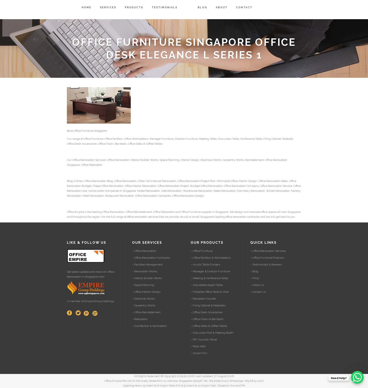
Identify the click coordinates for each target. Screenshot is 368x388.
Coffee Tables (154, 143)
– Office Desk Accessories (207, 312)
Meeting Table (208, 138)
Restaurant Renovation (119, 195)
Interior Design (190, 160)
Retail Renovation (225, 190)
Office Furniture (93, 138)
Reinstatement (254, 160)
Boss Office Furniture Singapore (87, 130)
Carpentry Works (233, 160)
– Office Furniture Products (267, 257)
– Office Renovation (144, 250)
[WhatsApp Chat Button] (357, 377)
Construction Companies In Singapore (112, 190)
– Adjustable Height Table (207, 285)
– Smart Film (199, 353)
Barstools (121, 143)
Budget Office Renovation (206, 186)
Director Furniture (186, 138)
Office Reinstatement (139, 211)
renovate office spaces (263, 211)
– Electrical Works (143, 298)
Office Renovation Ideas (273, 181)
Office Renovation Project (173, 186)
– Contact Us (258, 291)
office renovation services (142, 216)
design (238, 211)
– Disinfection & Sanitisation (149, 325)
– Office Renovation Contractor (151, 257)
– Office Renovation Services (268, 250)
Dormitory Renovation (251, 190)
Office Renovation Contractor (153, 195)
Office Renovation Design (188, 195)
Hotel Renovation (93, 195)
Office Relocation (91, 164)
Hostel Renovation (148, 190)
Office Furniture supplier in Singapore (204, 211)
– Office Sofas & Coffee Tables (209, 325)
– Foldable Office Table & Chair (210, 291)
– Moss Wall (198, 346)
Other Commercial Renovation (157, 181)
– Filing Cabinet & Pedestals (208, 305)
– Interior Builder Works (147, 278)
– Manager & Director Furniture (210, 271)
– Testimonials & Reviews (266, 264)
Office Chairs (106, 143)
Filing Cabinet (272, 138)
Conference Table (251, 138)
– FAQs (254, 278)
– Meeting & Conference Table (209, 278)
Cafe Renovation (171, 190)
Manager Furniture (162, 138)
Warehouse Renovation (197, 190)
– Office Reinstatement (146, 312)
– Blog (254, 271)
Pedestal (287, 138)
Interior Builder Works (144, 160)
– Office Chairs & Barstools (207, 319)
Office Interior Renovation (140, 186)
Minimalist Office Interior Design (237, 181)
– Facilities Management (147, 264)
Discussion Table (228, 138)
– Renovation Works (144, 271)
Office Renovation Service (276, 186)
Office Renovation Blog (98, 181)
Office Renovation (83, 160)
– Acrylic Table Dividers (205, 264)
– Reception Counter (203, 298)
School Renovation (278, 190)
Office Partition (114, 138)
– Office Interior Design (146, 291)
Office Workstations (136, 138)
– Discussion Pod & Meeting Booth (212, 332)
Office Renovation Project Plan (197, 181)
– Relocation (140, 319)
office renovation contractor (243, 216)
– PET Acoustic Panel (204, 339)
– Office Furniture (202, 250)
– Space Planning (143, 285)
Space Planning (170, 160)
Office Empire (75, 211)
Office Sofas (135, 143)
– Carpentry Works (143, 305)
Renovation (280, 160)
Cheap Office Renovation (107, 186)
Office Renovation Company (241, 186)
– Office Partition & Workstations (211, 257)
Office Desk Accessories (82, 143)
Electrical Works (211, 160)
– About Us (257, 285)
